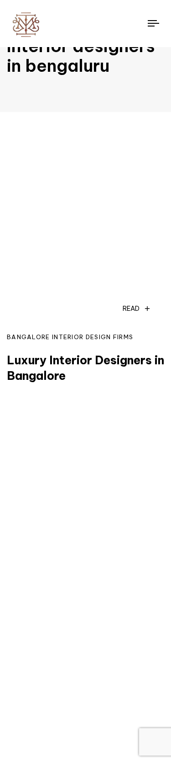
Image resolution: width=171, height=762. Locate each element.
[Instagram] (22, 703)
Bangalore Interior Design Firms (70, 337)
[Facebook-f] (56, 703)
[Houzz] (89, 703)
